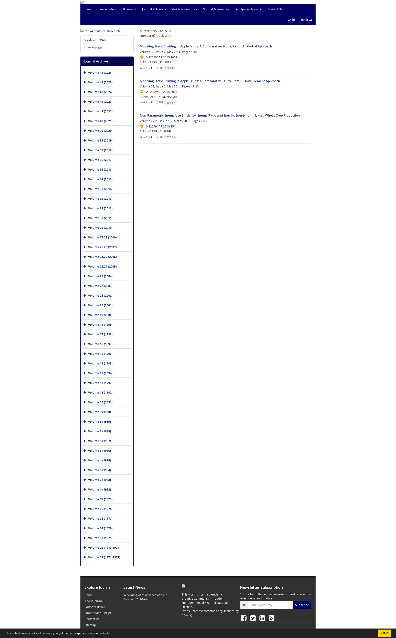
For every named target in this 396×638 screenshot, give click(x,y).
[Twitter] (253, 617)
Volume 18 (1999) (100, 325)
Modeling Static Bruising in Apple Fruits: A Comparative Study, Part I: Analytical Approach (206, 46)
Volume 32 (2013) (100, 198)
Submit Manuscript (216, 9)
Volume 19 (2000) (100, 315)
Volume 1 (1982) (99, 489)
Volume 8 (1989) (99, 421)
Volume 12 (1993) (100, 383)
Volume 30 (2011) (100, 218)
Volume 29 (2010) (100, 228)
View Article (146, 68)
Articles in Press (95, 39)
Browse (128, 9)
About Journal (94, 601)
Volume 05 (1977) (100, 518)
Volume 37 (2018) (100, 150)
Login (291, 19)
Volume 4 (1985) (99, 460)
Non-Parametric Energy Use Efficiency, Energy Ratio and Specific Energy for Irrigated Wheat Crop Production (220, 115)
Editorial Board (95, 607)
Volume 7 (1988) (99, 431)
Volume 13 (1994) (100, 373)
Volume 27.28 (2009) (102, 237)
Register (306, 19)
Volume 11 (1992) (100, 392)
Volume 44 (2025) (100, 82)
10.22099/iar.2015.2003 (160, 92)
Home (88, 9)
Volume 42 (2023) (100, 102)
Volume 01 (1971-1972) (104, 557)
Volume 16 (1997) (100, 344)
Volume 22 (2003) (100, 286)
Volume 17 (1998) (100, 334)
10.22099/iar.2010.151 (160, 126)
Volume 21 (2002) (100, 295)
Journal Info (106, 9)
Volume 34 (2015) (100, 179)
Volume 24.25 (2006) (102, 257)
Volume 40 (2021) (100, 121)
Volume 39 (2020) (100, 131)
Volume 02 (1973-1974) (104, 548)
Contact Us (275, 9)
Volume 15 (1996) (100, 354)
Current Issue (93, 48)
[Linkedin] (263, 617)
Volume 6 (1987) (99, 441)
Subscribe (302, 605)
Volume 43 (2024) (100, 92)
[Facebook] (244, 617)
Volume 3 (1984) (99, 470)
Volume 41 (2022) (100, 111)
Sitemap (90, 625)
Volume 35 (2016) (100, 169)
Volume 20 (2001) (100, 305)
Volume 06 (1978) (100, 509)
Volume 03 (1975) (100, 538)
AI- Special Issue (247, 9)
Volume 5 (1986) (99, 451)
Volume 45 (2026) (100, 72)
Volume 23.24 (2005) (102, 266)
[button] (111, 633)
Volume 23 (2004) (100, 276)
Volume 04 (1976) (100, 528)
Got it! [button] (384, 633)
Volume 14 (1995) (100, 363)
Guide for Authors (184, 9)
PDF (166, 68)
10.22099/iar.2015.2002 (160, 57)
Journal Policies (153, 9)
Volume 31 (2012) (100, 208)
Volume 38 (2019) (100, 140)
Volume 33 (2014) (100, 189)
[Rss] (271, 617)
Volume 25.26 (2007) (102, 247)
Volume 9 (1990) (99, 412)
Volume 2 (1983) (99, 480)
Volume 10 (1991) (100, 402)
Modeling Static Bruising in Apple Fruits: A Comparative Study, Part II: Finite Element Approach (210, 81)
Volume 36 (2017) (100, 160)
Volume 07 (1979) (100, 499)
